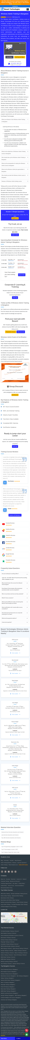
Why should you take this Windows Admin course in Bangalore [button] (14, 176)
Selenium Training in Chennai (7, 952)
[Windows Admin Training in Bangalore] (15, 48)
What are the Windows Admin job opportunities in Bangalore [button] (13, 170)
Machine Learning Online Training (8, 902)
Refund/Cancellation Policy (6, 887)
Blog (2, 860)
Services (8, 879)
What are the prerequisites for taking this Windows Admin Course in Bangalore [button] (13, 164)
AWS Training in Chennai (6, 948)
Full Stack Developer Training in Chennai (9, 931)
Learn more (15, 235)
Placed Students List (13, 864)
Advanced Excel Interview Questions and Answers (12, 832)
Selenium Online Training (17, 895)
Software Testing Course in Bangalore (9, 973)
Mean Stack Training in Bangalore (8, 988)
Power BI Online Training (22, 902)
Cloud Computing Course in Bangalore (9, 969)
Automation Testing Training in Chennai (9, 944)
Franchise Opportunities (6, 883)
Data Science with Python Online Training (10, 900)
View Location (15, 653)
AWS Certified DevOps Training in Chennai (10, 946)
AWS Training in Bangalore (20, 995)
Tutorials (11, 860)
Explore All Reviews (14, 515)
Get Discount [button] (15, 395)
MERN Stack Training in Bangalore (8, 991)
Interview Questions (21, 862)
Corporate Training (5, 881)
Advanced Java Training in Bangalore (9, 999)
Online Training (4, 864)
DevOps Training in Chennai (7, 950)
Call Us (18, 1038)
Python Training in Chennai (6, 954)
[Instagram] (15, 871)
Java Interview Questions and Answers (9, 835)
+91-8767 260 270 (16, 63)
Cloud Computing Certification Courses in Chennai (12, 935)
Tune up (15, 297)
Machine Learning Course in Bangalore (9, 993)
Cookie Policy (4, 885)
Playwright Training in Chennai (7, 941)
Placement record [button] (10, 332)
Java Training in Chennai (6, 963)
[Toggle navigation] (28, 9)
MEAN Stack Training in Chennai (8, 957)
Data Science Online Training (7, 897)
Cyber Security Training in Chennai (20, 948)
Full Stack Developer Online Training (19, 904)
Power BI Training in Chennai (20, 954)
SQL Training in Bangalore (22, 975)
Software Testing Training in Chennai (9, 939)
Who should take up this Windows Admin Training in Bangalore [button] (14, 158)
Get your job (20, 332)
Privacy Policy (21, 883)
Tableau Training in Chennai (20, 950)
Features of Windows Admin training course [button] (12, 181)
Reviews (14, 862)
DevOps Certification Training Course (19, 893)
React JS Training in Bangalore (7, 982)
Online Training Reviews (6, 862)
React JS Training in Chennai (21, 952)
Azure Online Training (5, 904)
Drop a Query (4, 1038)
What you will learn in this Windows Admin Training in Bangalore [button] (13, 120)
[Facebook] (2, 871)
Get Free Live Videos (19, 57)
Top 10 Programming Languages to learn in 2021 (11, 846)
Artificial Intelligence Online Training (8, 906)
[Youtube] (9, 871)
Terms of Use (11, 885)
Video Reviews (18, 860)
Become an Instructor (15, 881)
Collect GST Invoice (23, 864)
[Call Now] (26, 1030)
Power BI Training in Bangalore (7, 986)
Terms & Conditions (19, 885)
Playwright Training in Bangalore (8, 984)
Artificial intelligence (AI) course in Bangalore (10, 997)
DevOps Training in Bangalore (7, 995)
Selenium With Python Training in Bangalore (10, 980)
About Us (3, 879)
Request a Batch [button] (22, 274)
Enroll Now (9, 57)
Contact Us (15, 6)
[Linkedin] (12, 871)
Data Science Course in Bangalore (8, 975)
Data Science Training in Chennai (8, 937)
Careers (24, 879)
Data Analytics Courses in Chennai (8, 933)
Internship (6, 860)
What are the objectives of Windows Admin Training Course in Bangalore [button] (13, 152)
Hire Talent (15, 883)
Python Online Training (6, 895)
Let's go (15, 446)
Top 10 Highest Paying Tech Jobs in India (10, 852)
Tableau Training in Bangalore (7, 978)
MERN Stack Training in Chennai (8, 959)
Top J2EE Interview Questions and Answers (11, 837)
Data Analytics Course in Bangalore (8, 971)
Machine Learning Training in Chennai (9, 961)
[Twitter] (5, 871)
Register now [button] (15, 218)
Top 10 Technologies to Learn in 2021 (9, 849)
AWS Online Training (5, 893)
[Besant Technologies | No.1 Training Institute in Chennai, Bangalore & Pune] (10, 9)
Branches (13, 879)
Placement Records (17, 3)
